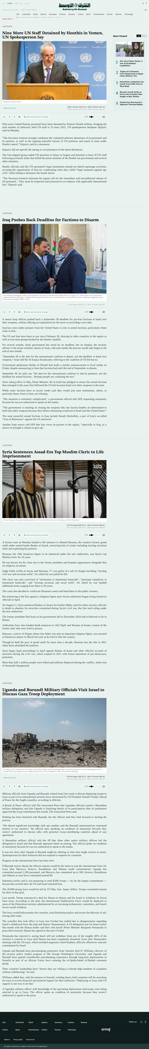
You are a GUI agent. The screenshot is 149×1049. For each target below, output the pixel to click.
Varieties (62, 14)
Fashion (110, 14)
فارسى (27, 3)
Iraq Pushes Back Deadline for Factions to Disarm (33, 19)
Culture (80, 14)
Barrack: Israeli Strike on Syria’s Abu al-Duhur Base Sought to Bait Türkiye (131, 94)
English (9, 3)
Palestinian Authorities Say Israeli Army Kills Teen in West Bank (132, 84)
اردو (21, 3)
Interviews (53, 14)
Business (72, 14)
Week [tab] (144, 36)
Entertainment (99, 14)
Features (118, 14)
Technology (129, 14)
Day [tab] (139, 36)
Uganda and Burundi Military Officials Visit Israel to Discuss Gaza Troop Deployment (53, 692)
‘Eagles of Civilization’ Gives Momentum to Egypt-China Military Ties (132, 74)
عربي (4, 3)
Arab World (26, 14)
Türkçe (16, 3)
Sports (88, 14)
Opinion (43, 14)
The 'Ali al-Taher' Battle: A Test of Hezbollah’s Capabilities (131, 63)
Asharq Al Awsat (9, 108)
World (35, 14)
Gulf (17, 14)
